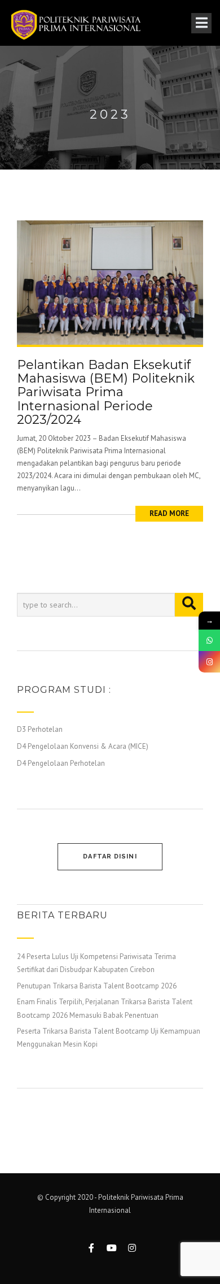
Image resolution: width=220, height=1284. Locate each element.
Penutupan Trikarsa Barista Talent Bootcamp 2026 (97, 986)
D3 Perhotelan (40, 729)
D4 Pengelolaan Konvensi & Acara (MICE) (82, 746)
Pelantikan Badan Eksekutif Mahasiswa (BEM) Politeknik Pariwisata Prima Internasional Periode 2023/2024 (106, 392)
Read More (169, 513)
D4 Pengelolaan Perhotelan (61, 763)
